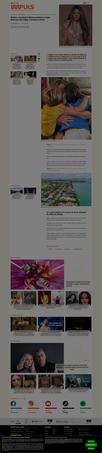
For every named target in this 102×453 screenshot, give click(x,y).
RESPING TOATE (91, 448)
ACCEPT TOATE (91, 441)
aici (13, 447)
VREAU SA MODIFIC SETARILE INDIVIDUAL (91, 445)
